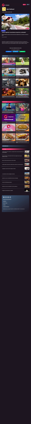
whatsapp (22, 51)
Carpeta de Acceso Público (7, 199)
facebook (8, 51)
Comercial (4, 201)
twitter (15, 51)
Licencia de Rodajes (6, 206)
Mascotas (3, 30)
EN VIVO (24, 4)
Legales (4, 204)
